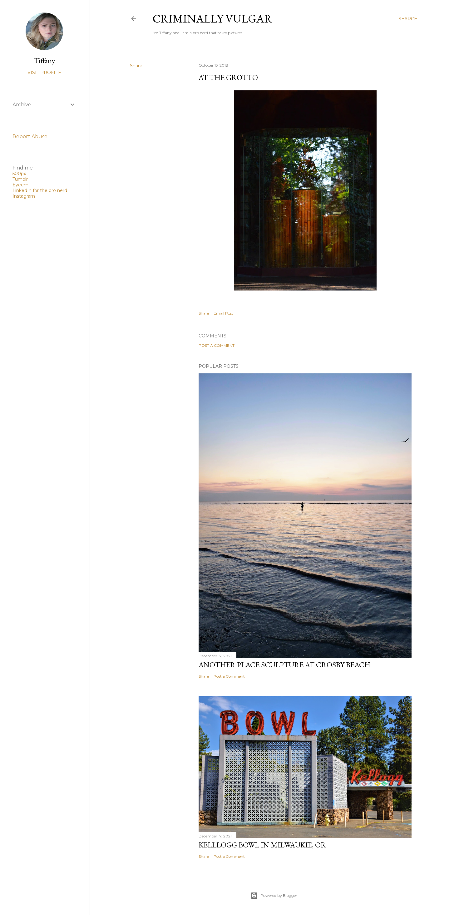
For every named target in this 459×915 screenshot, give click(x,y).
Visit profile (44, 72)
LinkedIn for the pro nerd (39, 190)
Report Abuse (29, 136)
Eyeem (20, 185)
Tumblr (20, 179)
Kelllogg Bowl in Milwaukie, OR (262, 845)
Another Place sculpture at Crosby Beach (284, 665)
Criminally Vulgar (212, 18)
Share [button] (136, 65)
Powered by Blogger (278, 895)
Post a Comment (216, 345)
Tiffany (44, 60)
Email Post (223, 313)
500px (19, 173)
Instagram (23, 196)
